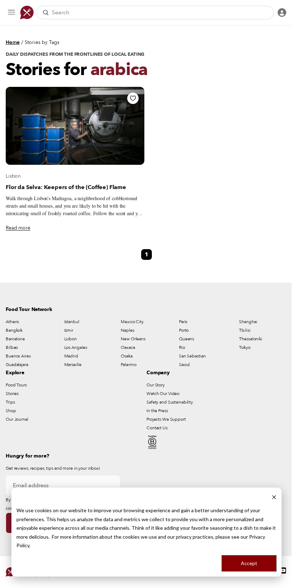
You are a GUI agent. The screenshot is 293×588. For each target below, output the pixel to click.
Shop (11, 411)
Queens (186, 339)
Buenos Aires (18, 356)
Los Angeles (76, 347)
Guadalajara (17, 364)
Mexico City (132, 322)
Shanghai (248, 322)
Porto (184, 330)
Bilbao (12, 347)
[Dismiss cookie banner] (274, 497)
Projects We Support (166, 419)
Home (13, 42)
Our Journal (17, 419)
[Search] (46, 13)
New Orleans (133, 339)
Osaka (126, 356)
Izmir (68, 330)
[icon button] (11, 12)
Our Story (155, 385)
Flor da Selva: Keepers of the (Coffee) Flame (66, 187)
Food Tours (16, 385)
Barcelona (15, 339)
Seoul (184, 364)
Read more (18, 227)
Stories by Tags (42, 42)
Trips (10, 402)
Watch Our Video (162, 393)
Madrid (71, 356)
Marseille (72, 364)
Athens (12, 322)
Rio (182, 347)
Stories (12, 393)
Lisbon (13, 176)
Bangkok (14, 330)
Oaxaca (128, 347)
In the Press (157, 411)
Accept (249, 563)
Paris (183, 322)
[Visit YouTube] (283, 570)
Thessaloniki (250, 339)
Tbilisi (244, 330)
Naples (127, 330)
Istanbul (71, 322)
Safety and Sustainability (169, 402)
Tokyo (244, 347)
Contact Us (157, 428)
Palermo (128, 364)
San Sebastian (192, 356)
